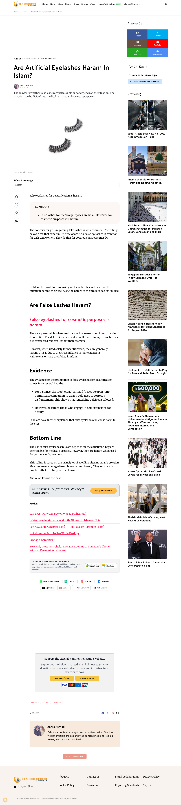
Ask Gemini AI (83, 588)
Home (16, 12)
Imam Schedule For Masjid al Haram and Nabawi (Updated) (145, 181)
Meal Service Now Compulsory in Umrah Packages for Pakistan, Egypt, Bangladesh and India (147, 228)
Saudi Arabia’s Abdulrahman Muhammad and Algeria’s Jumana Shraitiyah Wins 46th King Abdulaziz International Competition (147, 422)
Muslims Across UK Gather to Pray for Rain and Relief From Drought (147, 371)
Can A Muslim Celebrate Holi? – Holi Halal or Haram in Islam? (67, 526)
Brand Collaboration (127, 776)
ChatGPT (72, 581)
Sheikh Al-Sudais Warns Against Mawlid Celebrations (146, 519)
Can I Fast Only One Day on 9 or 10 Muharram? (58, 513)
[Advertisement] (67, 38)
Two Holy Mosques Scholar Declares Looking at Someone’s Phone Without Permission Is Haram (70, 548)
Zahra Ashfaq (26, 85)
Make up (57, 702)
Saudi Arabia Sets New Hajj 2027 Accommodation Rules (146, 135)
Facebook (105, 581)
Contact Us (93, 776)
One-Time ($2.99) (62, 678)
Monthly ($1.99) (87, 678)
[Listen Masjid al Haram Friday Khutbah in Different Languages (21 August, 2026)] (147, 305)
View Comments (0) (74, 756)
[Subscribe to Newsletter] (109, 565)
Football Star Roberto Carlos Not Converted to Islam (146, 564)
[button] (166, 4)
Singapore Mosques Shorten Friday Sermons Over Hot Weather (144, 277)
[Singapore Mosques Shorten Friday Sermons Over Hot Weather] (147, 255)
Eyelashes (46, 702)
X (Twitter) (49, 588)
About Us (64, 776)
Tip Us (147, 785)
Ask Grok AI (102, 588)
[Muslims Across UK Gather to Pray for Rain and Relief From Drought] (147, 352)
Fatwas (24, 12)
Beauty (34, 702)
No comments (49, 59)
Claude (66, 588)
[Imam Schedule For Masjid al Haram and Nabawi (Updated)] (147, 160)
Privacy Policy (151, 776)
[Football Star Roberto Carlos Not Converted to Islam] (147, 544)
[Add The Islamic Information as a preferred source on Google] (92, 565)
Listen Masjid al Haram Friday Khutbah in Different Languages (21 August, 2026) (146, 326)
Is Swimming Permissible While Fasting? (54, 533)
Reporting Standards (127, 785)
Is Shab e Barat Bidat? (43, 539)
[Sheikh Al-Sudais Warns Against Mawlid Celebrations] (147, 498)
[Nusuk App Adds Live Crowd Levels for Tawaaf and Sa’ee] (147, 452)
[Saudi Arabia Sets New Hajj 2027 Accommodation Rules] (147, 115)
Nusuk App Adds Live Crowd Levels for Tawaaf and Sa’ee (144, 473)
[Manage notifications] (5, 800)
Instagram (88, 581)
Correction (93, 785)
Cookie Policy (66, 785)
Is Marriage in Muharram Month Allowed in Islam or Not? (65, 520)
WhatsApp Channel (51, 581)
